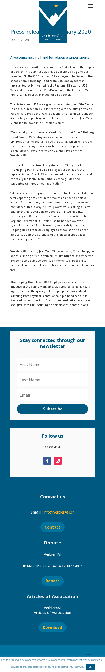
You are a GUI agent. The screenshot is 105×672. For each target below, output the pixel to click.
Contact (52, 527)
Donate (53, 581)
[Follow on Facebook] (47, 461)
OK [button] (90, 666)
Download (52, 627)
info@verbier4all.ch (59, 512)
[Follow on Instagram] (58, 461)
